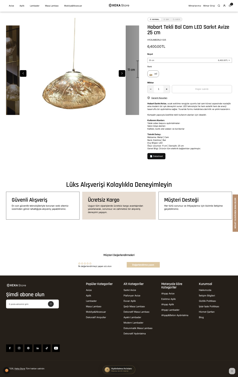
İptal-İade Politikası (209, 306)
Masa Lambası (52, 6)
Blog (201, 317)
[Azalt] (151, 89)
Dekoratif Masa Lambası (136, 311)
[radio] (153, 73)
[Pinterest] (28, 348)
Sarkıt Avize (130, 290)
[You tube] (56, 348)
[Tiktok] (47, 348)
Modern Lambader (133, 322)
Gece (177, 19)
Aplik (22, 6)
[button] (23, 73)
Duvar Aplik (130, 301)
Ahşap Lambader (170, 310)
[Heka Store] (119, 8)
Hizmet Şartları (207, 311)
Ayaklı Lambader (132, 317)
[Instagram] (19, 348)
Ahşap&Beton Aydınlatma (174, 315)
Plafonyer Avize (132, 295)
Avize (11, 6)
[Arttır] (166, 89)
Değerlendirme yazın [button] (143, 264)
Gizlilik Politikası (207, 301)
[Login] (224, 6)
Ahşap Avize (168, 293)
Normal (155, 19)
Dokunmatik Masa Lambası (138, 328)
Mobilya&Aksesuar (73, 6)
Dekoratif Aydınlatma (135, 333)
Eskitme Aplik (168, 299)
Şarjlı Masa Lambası (134, 306)
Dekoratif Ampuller (96, 317)
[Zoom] (121, 22)
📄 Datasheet (156, 156)
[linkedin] (37, 348)
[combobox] (189, 60)
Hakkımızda (205, 290)
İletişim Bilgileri (207, 295)
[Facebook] (10, 348)
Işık (167, 19)
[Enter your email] (51, 304)
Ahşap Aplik (167, 304)
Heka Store (19, 368)
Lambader (35, 6)
